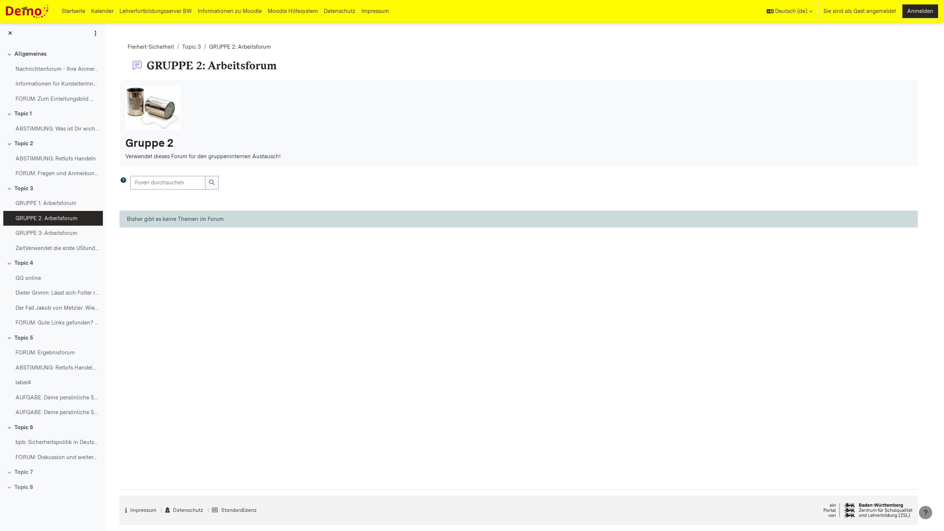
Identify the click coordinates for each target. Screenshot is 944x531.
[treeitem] (52, 76)
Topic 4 (23, 263)
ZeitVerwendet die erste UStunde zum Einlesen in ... (57, 248)
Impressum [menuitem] (375, 11)
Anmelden (920, 11)
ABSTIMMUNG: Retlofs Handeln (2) (57, 367)
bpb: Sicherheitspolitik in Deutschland (57, 442)
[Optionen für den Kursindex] (95, 33)
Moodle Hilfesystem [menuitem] (293, 11)
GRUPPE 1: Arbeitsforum (45, 203)
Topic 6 (23, 427)
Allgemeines (30, 54)
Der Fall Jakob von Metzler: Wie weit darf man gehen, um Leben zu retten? (57, 308)
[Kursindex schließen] (10, 33)
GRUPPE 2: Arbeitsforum (46, 218)
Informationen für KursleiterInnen (57, 83)
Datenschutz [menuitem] (339, 11)
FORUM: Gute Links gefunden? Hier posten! (57, 322)
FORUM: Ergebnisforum (45, 352)
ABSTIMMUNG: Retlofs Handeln (55, 158)
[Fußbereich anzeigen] (925, 512)
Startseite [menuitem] (73, 11)
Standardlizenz (239, 510)
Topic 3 (23, 188)
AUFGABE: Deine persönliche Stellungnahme (57, 397)
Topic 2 (23, 143)
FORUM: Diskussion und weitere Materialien (57, 457)
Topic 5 (23, 337)
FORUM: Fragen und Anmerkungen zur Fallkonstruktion (57, 173)
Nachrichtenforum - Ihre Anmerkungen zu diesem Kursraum (57, 69)
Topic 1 (23, 113)
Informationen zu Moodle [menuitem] (230, 11)
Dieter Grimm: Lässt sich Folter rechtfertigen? (57, 292)
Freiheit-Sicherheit (151, 47)
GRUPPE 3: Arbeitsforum (46, 233)
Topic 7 (23, 472)
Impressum (143, 510)
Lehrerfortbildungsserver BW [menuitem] (155, 11)
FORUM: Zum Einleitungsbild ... (54, 99)
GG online (28, 278)
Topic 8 (23, 487)
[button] (789, 11)
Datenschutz (188, 510)
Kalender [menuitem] (102, 11)
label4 (23, 382)
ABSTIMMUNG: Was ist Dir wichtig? (57, 128)
